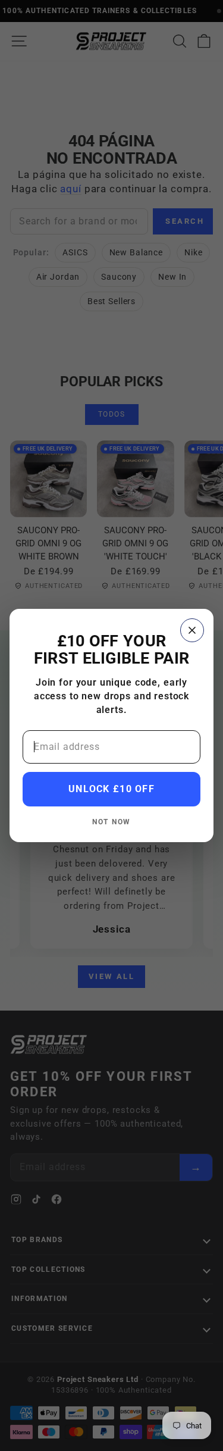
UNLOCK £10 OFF (111, 789)
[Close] (192, 630)
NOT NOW (111, 821)
